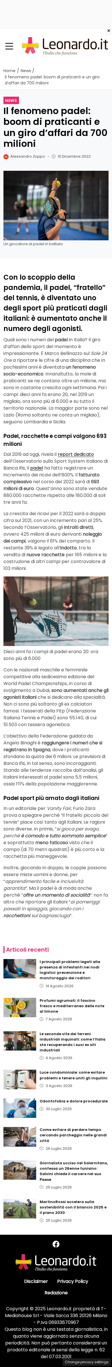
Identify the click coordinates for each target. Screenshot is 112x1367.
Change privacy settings (87, 1362)
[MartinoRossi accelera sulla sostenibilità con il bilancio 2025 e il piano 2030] (19, 1208)
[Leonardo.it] (65, 46)
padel (36, 468)
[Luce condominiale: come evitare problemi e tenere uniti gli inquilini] (19, 1079)
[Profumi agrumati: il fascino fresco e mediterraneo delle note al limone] (19, 1007)
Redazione (56, 1292)
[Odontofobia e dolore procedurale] (19, 1108)
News (11, 100)
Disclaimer (36, 1281)
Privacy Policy (72, 1281)
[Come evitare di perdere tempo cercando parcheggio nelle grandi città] (19, 1136)
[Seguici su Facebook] (56, 1244)
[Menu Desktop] (9, 46)
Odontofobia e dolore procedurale (74, 1101)
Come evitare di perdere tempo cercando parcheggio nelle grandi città (73, 1135)
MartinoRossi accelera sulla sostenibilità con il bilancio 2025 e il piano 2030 (73, 1207)
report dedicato (76, 454)
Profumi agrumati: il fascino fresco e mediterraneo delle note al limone (72, 1006)
